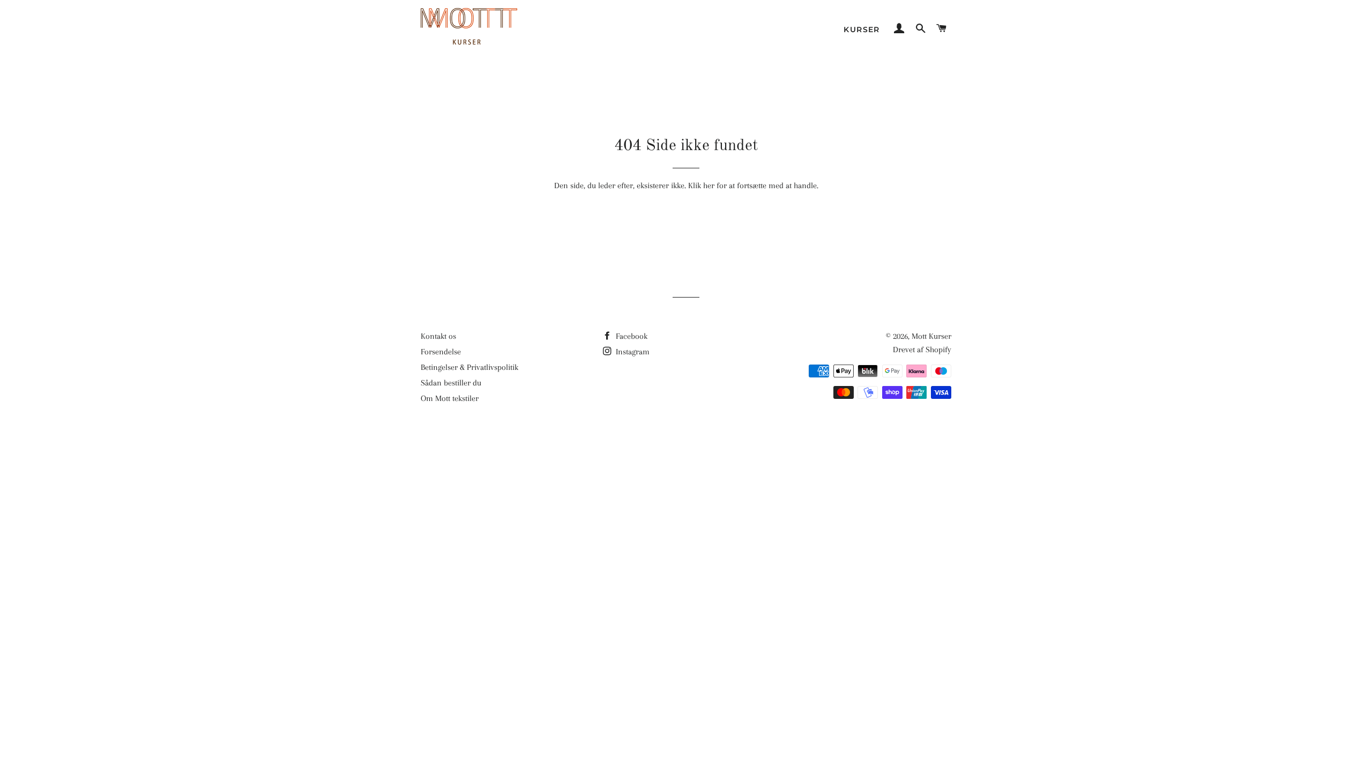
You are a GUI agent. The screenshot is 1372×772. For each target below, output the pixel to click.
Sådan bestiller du (451, 383)
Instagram (632, 352)
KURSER (861, 29)
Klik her (701, 185)
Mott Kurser (931, 336)
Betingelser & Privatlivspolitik (469, 367)
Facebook (630, 336)
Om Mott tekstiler (450, 398)
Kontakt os (438, 336)
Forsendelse (441, 352)
